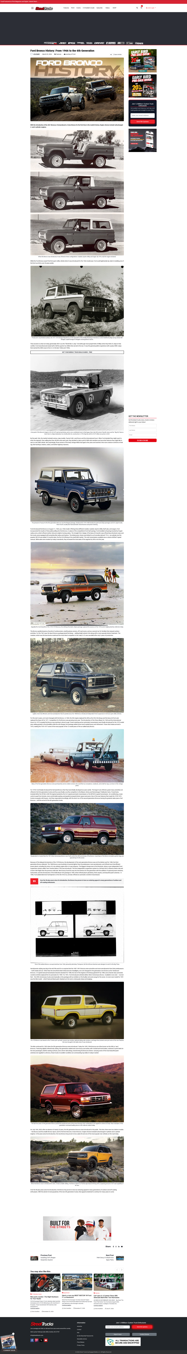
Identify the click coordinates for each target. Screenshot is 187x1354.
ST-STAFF (37, 54)
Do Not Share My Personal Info (85, 1336)
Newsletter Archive (82, 1339)
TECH (72, 8)
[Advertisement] (93, 27)
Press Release (80, 1342)
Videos (107, 8)
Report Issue (117, 1334)
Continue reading (34, 1308)
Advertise (79, 1326)
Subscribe (99, 8)
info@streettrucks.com (36, 1335)
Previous (117, 1270)
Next (122, 1270)
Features (66, 8)
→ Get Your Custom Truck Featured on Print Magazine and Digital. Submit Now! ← (145, 1)
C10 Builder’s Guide (88, 8)
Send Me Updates (143, 122)
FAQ (78, 1332)
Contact (79, 1329)
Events (79, 8)
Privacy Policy (80, 1345)
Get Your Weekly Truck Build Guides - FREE (77, 352)
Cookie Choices (144, 1334)
